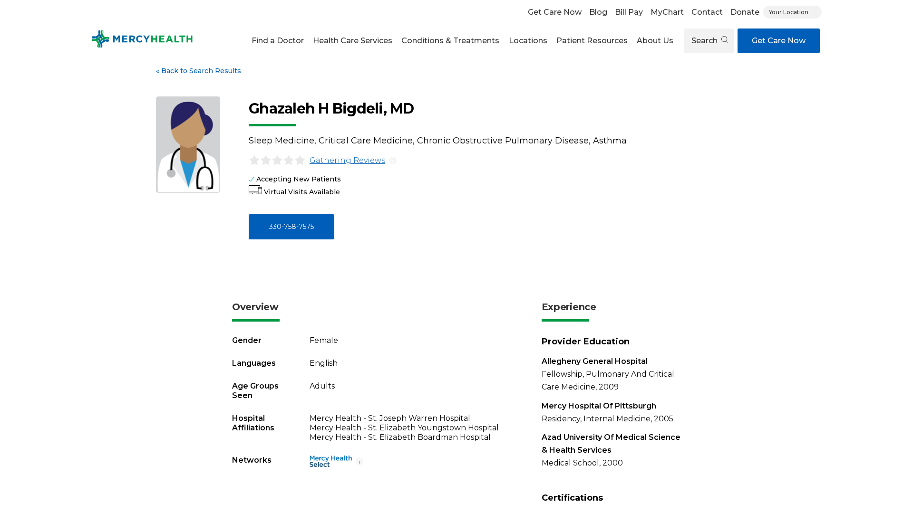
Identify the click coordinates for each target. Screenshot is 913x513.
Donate (744, 12)
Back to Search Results (198, 70)
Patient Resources (592, 40)
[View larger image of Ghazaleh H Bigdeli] (188, 144)
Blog (598, 12)
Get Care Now (555, 12)
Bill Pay (629, 12)
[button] (277, 40)
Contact (707, 12)
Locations (528, 40)
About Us (655, 40)
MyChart (667, 12)
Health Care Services (352, 40)
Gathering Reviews (347, 160)
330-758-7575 (291, 226)
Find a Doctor (278, 40)
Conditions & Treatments (450, 40)
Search (705, 40)
